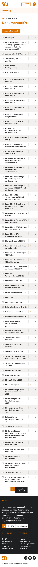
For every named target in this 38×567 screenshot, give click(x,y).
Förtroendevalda (8, 548)
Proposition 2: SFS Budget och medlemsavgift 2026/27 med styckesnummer (15, 188)
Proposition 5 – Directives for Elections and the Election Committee (15, 206)
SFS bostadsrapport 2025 (14, 472)
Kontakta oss (6, 544)
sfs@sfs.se (25, 563)
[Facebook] (30, 558)
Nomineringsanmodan (13, 375)
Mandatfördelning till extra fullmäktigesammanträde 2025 (14, 392)
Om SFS (5, 539)
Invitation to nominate (13, 370)
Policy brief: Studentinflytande (16, 307)
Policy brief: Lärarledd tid (14, 312)
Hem (3, 18)
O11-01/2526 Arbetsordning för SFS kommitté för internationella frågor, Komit (15, 479)
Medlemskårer (7, 541)
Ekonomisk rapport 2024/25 (15, 241)
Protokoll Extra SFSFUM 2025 (15, 292)
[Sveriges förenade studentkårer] (5, 4)
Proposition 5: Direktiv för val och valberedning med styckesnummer (15, 161)
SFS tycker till (25, 541)
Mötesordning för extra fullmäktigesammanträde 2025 (14, 401)
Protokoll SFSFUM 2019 (13, 281)
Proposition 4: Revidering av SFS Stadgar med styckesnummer (15, 170)
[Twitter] (34, 558)
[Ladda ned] (35, 37)
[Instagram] (25, 558)
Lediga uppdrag (25, 546)
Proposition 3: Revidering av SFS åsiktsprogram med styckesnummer (15, 179)
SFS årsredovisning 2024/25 (15, 351)
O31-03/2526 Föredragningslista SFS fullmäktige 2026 (13, 131)
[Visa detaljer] (30, 37)
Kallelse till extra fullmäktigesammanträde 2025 (14, 419)
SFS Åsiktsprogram (12, 385)
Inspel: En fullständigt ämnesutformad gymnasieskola (12, 324)
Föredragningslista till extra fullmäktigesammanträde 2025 (15, 410)
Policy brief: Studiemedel (14, 302)
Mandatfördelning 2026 (13, 380)
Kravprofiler (9, 297)
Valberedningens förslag (13, 426)
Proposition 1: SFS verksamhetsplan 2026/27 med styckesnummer (14, 197)
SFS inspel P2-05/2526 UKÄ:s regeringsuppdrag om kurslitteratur (15, 465)
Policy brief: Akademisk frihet (15, 317)
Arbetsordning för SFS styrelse (16, 54)
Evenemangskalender (27, 544)
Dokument (5, 546)
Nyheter (23, 539)
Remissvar (23, 548)
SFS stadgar (9, 38)
